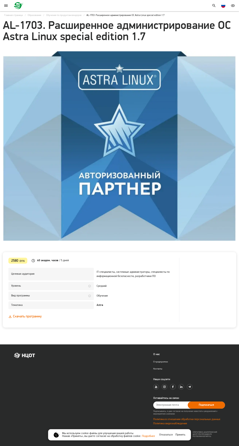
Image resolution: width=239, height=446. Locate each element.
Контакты (157, 369)
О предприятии (160, 362)
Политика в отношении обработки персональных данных (186, 419)
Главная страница (13, 15)
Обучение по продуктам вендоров (64, 15)
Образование (34, 15)
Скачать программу (27, 316)
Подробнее (148, 436)
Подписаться (206, 405)
